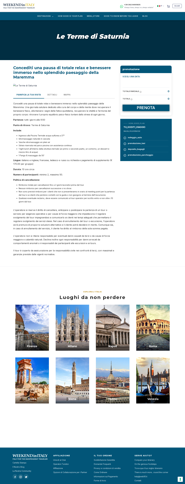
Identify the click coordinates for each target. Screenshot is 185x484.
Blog (145, 16)
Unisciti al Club (59, 460)
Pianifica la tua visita (29, 95)
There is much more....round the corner (151, 472)
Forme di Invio (100, 481)
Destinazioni (44, 16)
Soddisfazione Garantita (104, 460)
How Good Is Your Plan (70, 16)
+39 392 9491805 (132, 5)
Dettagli (52, 95)
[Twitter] (26, 476)
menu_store (93, 16)
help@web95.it (140, 476)
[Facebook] (15, 476)
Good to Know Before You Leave (121, 16)
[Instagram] (20, 476)
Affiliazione (58, 468)
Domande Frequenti (102, 464)
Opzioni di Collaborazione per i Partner (70, 472)
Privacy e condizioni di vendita (107, 468)
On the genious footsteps (145, 464)
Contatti (137, 481)
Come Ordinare (100, 472)
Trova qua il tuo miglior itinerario (148, 468)
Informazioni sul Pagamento (106, 476)
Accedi (177, 6)
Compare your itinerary (144, 460)
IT (161, 6)
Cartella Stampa (19, 463)
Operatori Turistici (61, 464)
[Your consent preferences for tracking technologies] (180, 479)
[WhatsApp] (121, 6)
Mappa (67, 95)
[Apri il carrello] (168, 6)
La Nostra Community (22, 471)
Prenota (146, 107)
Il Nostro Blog (18, 467)
